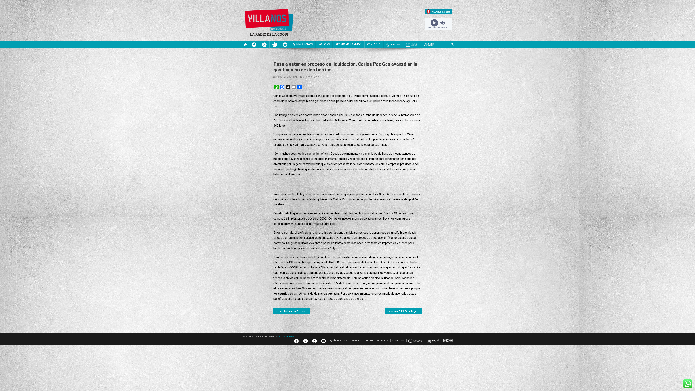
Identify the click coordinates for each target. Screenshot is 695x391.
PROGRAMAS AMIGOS (348, 44)
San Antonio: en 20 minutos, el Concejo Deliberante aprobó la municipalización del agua (295, 311)
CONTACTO (374, 44)
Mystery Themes (285, 336)
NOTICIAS (324, 44)
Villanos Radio (311, 76)
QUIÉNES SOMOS (303, 44)
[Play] (434, 23)
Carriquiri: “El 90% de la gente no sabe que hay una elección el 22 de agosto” (404, 311)
